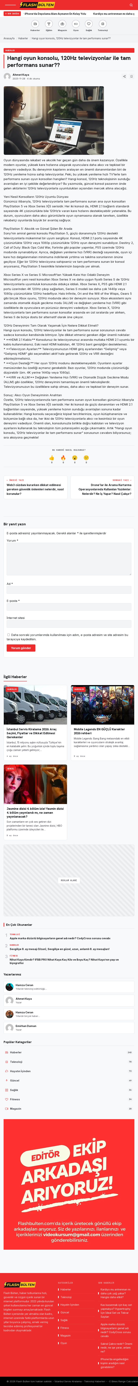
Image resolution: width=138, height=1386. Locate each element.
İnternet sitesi (16, 618)
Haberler (23, 38)
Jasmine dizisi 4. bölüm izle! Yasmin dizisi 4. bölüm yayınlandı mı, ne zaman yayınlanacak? (35, 813)
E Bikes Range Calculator (123, 1381)
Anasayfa (9, 38)
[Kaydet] (131, 76)
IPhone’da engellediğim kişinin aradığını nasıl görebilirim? (114, 1363)
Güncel (10, 768)
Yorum (12, 540)
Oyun (64, 1343)
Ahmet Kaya (21, 74)
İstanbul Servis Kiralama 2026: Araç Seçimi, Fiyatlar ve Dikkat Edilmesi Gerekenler (32, 733)
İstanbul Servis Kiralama (68, 1381)
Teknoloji (66, 1297)
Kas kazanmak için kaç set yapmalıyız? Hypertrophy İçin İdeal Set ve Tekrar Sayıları (116, 1310)
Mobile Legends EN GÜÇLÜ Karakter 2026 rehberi (99, 731)
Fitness (65, 1327)
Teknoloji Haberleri (95, 1381)
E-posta (13, 601)
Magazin (66, 1335)
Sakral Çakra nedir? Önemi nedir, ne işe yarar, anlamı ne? (116, 1347)
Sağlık (64, 1320)
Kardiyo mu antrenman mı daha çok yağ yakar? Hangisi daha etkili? (115, 1293)
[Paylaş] (124, 76)
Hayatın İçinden (70, 1304)
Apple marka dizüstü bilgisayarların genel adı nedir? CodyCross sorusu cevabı (116, 1330)
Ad (10, 584)
